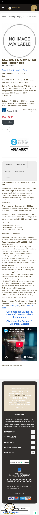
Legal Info (19, 493)
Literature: (8, 171)
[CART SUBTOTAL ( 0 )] (34, 8)
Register (21, 402)
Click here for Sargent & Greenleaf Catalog (19, 322)
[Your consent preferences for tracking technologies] (35, 513)
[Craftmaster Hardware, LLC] (14, 8)
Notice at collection (11, 512)
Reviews (7, 178)
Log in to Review (22, 70)
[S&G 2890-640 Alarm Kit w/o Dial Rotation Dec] (19, 24)
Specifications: (20, 165)
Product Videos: (20, 171)
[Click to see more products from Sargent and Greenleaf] (19, 145)
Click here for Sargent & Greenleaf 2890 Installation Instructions (19, 314)
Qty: (3, 129)
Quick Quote (14, 305)
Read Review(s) (8, 70)
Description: (8, 165)
